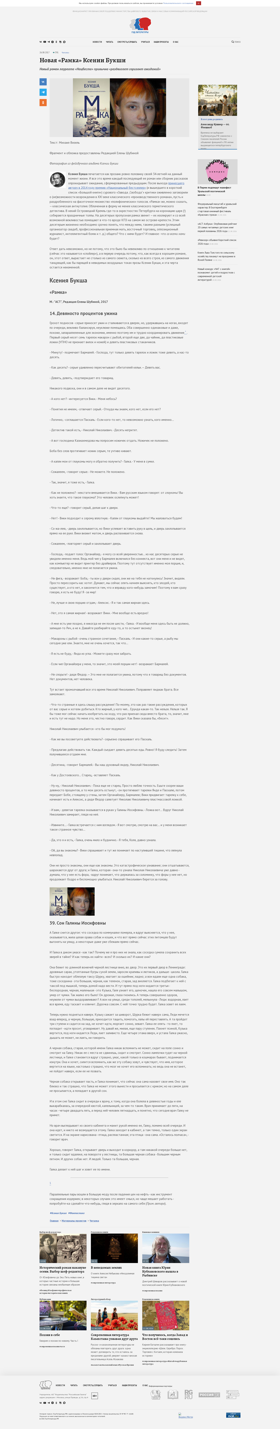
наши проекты (161, 41)
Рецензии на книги (99, 1232)
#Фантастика (76, 1213)
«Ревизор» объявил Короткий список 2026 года (217, 241)
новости (97, 41)
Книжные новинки (150, 1232)
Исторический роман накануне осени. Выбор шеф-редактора (63, 1269)
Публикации (45, 1299)
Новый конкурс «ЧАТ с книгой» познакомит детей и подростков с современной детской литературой (216, 274)
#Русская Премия (126, 1365)
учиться (145, 41)
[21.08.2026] (63, 1302)
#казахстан (96, 1365)
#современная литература (103, 1282)
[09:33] (114, 1234)
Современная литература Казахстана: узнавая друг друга (114, 1337)
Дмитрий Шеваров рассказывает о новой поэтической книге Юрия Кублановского (164, 1283)
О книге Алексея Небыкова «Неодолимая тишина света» (112, 1275)
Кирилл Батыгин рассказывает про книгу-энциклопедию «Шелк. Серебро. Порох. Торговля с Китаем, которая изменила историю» (164, 1350)
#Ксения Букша (58, 1213)
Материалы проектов (74, 1220)
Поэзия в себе (50, 1335)
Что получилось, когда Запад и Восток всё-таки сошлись (165, 1337)
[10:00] (63, 1234)
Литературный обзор (101, 1299)
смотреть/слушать (127, 41)
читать (109, 41)
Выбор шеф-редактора (50, 1232)
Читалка (65, 52)
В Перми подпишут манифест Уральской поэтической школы (214, 191)
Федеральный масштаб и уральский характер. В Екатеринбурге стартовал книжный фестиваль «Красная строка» (217, 209)
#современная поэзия (152, 1290)
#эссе (62, 1346)
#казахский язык (110, 1365)
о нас (175, 41)
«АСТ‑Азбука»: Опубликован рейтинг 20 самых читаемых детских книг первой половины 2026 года (217, 227)
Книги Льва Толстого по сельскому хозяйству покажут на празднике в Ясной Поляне (216, 256)
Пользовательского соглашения (178, 3)
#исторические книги (58, 1293)
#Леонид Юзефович (49, 1290)
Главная (54, 1220)
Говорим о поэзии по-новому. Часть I (59, 1340)
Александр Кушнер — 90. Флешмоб (215, 126)
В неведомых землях (106, 1267)
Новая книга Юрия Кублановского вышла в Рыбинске (160, 1271)
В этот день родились (212, 119)
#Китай (170, 1361)
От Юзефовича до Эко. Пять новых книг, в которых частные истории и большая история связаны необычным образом (62, 1281)
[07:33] (165, 1234)
